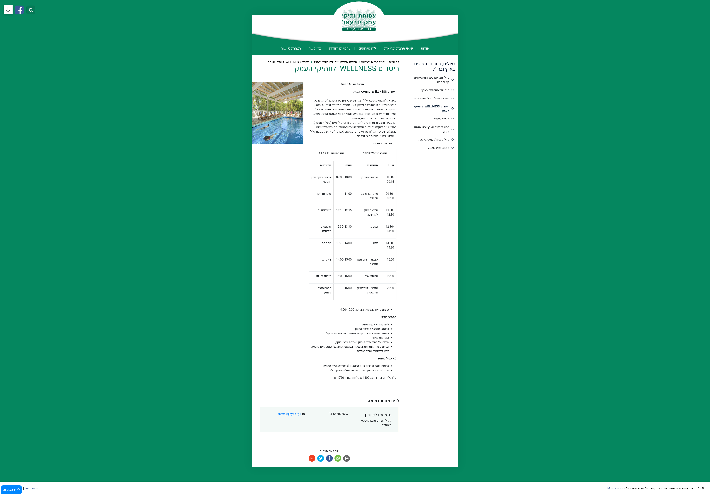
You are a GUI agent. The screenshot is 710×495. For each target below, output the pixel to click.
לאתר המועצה (11, 489)
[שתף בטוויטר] (321, 458)
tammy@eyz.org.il (289, 414)
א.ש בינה (614, 488)
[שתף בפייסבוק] (329, 458)
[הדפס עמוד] (347, 458)
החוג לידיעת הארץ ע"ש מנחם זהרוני (431, 129)
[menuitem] (421, 48)
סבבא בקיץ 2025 (438, 148)
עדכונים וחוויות (339, 48)
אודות (424, 48)
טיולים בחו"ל (441, 119)
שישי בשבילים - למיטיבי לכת (431, 98)
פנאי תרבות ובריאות (398, 48)
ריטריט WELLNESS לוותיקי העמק (431, 108)
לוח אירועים (367, 48)
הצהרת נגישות (291, 48)
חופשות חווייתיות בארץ (435, 90)
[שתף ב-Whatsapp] (338, 458)
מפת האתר (31, 488)
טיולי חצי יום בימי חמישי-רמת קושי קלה (431, 79)
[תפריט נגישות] (8, 9)
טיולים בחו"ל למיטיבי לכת (434, 140)
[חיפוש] (30, 10)
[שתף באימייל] (312, 458)
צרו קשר (314, 48)
